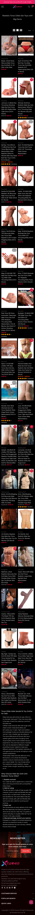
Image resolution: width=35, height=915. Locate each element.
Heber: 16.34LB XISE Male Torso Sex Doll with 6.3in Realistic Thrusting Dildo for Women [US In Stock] (25, 195)
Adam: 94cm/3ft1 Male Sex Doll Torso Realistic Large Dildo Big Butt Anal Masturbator (25, 576)
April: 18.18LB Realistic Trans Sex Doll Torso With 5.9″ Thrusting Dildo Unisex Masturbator (25, 149)
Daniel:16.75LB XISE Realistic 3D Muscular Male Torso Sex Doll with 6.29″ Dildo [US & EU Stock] (9, 195)
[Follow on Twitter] (4, 888)
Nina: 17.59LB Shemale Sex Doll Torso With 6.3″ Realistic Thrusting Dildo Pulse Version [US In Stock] (25, 277)
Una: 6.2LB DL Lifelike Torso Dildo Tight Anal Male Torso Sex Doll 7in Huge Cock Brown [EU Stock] (25, 658)
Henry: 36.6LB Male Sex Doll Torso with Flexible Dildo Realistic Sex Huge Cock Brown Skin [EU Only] (9, 698)
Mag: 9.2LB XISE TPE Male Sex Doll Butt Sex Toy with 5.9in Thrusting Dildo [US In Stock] (9, 277)
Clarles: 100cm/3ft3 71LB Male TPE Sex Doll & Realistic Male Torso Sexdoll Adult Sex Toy (8, 618)
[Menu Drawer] (4, 6)
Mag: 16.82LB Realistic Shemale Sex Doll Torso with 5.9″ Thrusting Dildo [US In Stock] (25, 235)
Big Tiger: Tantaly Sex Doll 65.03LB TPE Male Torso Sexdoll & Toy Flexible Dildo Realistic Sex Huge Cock (9, 658)
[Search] (29, 7)
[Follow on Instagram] (7, 888)
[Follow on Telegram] (15, 888)
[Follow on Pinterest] (12, 888)
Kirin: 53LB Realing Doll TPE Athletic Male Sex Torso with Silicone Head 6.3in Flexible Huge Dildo (25, 498)
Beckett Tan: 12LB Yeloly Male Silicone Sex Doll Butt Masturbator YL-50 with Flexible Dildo (24, 698)
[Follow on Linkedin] (9, 888)
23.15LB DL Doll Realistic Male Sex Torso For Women (24, 536)
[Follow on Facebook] (2, 888)
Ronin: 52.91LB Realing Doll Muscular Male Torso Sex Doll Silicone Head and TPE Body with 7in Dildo (9, 498)
